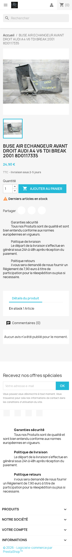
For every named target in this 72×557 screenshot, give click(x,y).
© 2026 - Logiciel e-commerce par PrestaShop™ (27, 550)
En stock (15, 308)
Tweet (32, 210)
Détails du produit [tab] (25, 298)
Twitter (17, 413)
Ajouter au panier (42, 188)
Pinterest (42, 210)
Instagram (39, 413)
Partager (21, 210)
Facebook (6, 413)
